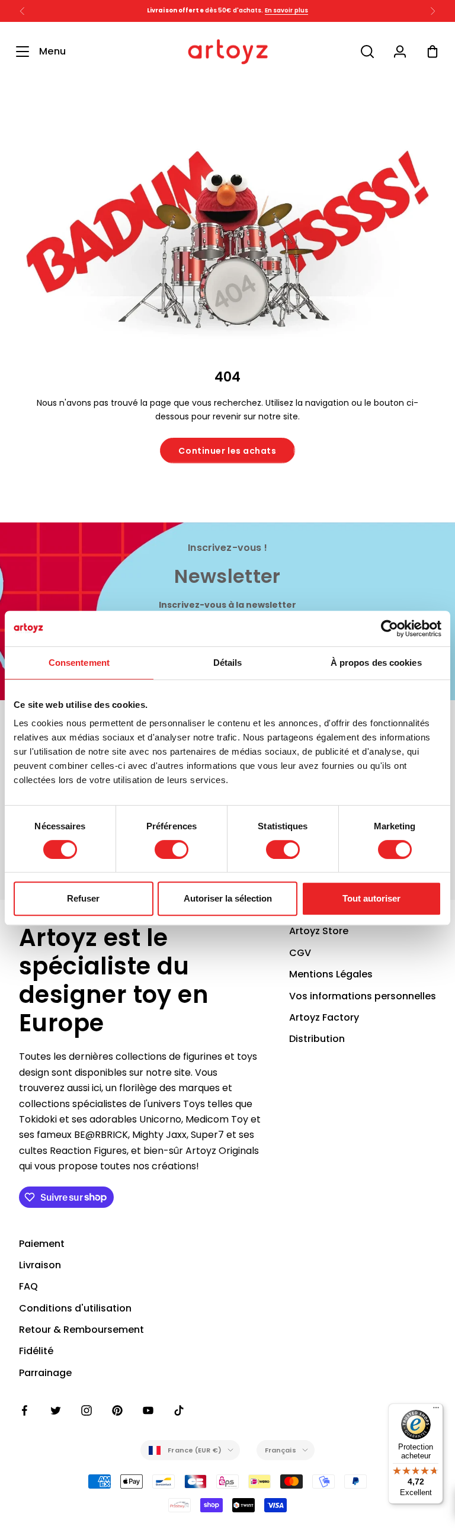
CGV (300, 953)
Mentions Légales (331, 974)
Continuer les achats (227, 451)
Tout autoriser (371, 898)
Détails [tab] (227, 663)
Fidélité (36, 1351)
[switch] (171, 849)
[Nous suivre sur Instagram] (86, 1410)
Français (280, 1450)
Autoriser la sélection (228, 898)
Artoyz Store (318, 931)
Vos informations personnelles (362, 996)
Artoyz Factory (324, 1017)
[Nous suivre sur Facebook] (25, 1410)
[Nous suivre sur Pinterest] (117, 1410)
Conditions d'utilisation (75, 1308)
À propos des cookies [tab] (376, 663)
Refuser (83, 898)
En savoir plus (286, 10)
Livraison (40, 1265)
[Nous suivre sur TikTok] (179, 1410)
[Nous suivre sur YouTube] (148, 1410)
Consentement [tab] (79, 663)
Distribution (317, 1039)
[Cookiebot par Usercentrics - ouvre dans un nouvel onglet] (389, 628)
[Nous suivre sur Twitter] (56, 1410)
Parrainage (45, 1373)
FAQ (28, 1286)
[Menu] (436, 1410)
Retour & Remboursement (81, 1329)
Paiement (42, 1243)
